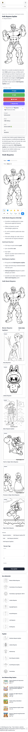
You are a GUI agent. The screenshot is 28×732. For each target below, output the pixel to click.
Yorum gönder (14, 568)
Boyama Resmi (4, 728)
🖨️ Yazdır (14, 90)
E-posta (4, 563)
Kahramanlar (11, 14)
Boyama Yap (4, 14)
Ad (4, 558)
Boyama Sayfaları (7, 535)
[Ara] (25, 6)
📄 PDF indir (14, 99)
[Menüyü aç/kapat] (25, 2)
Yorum (4, 548)
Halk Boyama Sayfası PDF (19, 535)
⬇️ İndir (14, 95)
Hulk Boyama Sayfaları (8, 541)
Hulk (4, 538)
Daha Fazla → (21, 329)
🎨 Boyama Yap (14, 103)
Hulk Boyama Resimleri (12, 538)
